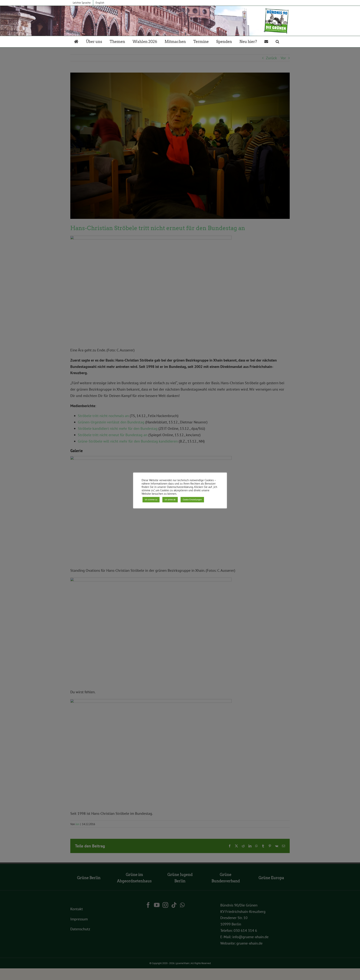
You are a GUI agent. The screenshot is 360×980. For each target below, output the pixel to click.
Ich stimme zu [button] (151, 499)
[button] (277, 41)
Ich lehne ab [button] (170, 499)
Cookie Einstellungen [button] (192, 499)
